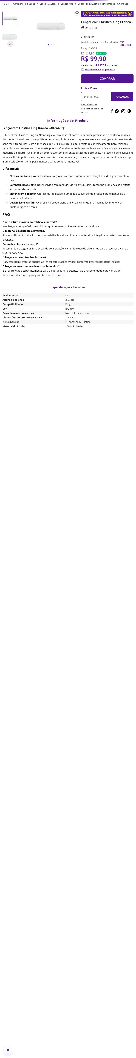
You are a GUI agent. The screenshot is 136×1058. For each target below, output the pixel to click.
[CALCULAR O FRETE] (122, 96)
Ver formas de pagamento (100, 69)
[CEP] (96, 93)
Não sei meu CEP (89, 104)
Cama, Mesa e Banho (24, 3)
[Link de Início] (5, 3)
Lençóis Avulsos (48, 3)
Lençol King (67, 3)
